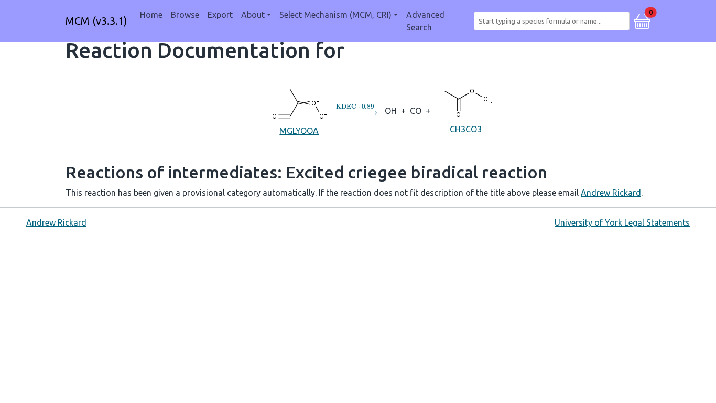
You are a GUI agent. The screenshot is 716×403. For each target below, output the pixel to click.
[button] (642, 20)
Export (220, 14)
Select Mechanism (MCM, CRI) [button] (335, 14)
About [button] (253, 14)
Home (151, 14)
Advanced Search (425, 21)
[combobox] (554, 21)
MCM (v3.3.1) (96, 21)
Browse (185, 14)
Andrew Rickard (611, 192)
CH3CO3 (466, 129)
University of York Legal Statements (622, 222)
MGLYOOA (299, 130)
